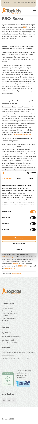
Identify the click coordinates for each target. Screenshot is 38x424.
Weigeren (19, 249)
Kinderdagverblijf (7, 309)
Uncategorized (16, 274)
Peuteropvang (7, 311)
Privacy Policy (6, 409)
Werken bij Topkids (10, 2)
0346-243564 (23, 266)
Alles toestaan (19, 238)
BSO (24, 27)
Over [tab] (31, 178)
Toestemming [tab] (6, 178)
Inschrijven (5, 321)
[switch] (33, 217)
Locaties (5, 316)
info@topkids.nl (9, 268)
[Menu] (33, 11)
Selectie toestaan (19, 244)
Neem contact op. (8, 355)
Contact (21, 2)
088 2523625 (10, 333)
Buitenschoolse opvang (10, 313)
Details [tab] (19, 178)
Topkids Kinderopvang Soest (22, 135)
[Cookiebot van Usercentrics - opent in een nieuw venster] (27, 173)
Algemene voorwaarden (10, 414)
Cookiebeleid (18, 409)
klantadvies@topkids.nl (13, 337)
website (16, 264)
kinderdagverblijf (7, 257)
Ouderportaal (31, 2)
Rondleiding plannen (9, 318)
